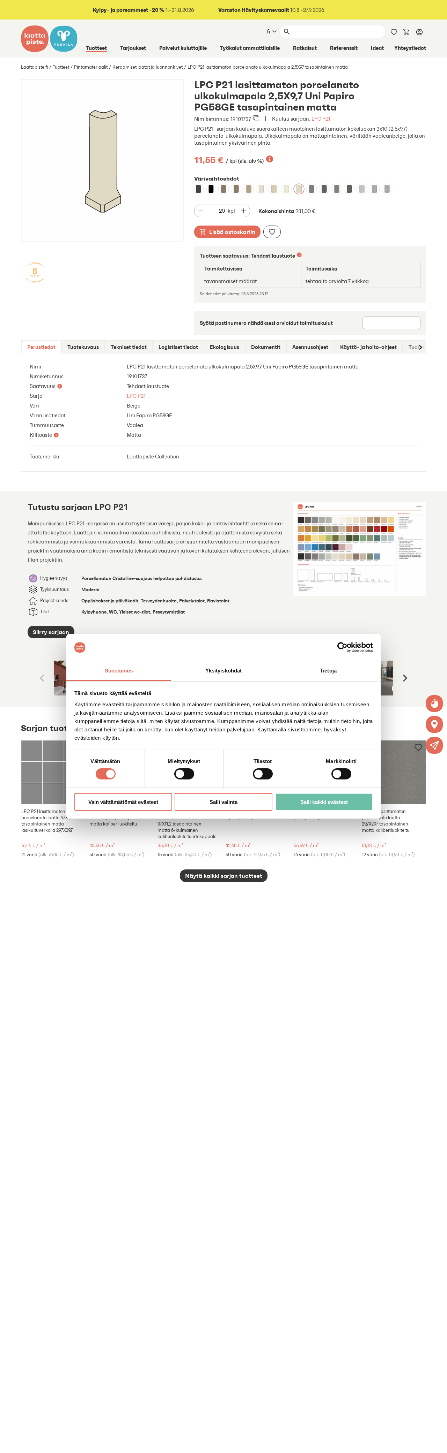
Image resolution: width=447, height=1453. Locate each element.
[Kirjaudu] (419, 32)
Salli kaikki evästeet (324, 802)
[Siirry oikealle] (420, 347)
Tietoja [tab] (328, 671)
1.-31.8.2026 (143, 10)
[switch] (184, 773)
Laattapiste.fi (34, 67)
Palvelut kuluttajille (183, 47)
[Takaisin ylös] (436, 1442)
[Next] (404, 678)
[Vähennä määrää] (200, 210)
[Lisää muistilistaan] (272, 232)
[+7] (394, 772)
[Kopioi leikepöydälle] (256, 118)
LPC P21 (321, 118)
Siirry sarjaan (51, 632)
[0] (406, 31)
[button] (434, 745)
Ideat (377, 47)
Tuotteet (96, 47)
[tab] (41, 347)
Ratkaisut (305, 47)
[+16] (53, 772)
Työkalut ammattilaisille (250, 47)
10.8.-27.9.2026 (271, 10)
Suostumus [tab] (119, 671)
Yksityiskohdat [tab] (223, 671)
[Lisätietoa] (269, 159)
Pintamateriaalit (91, 67)
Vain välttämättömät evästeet (123, 802)
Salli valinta (223, 802)
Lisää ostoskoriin (232, 231)
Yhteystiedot (410, 47)
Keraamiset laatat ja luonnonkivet (147, 67)
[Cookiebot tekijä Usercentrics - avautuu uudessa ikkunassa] (342, 647)
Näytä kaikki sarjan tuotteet (223, 875)
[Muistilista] (393, 31)
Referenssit (344, 47)
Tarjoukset (133, 47)
